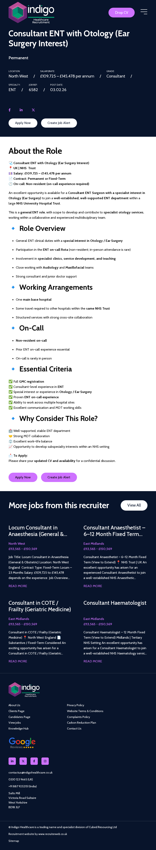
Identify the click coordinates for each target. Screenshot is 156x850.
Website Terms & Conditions (85, 711)
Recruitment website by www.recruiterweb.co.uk (38, 834)
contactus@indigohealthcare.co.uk (30, 772)
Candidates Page (19, 717)
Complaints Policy (78, 717)
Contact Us (74, 728)
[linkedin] (21, 110)
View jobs (15, 722)
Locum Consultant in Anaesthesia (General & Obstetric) (36, 531)
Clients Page (16, 711)
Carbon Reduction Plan (81, 722)
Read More (18, 586)
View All (134, 505)
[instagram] (45, 761)
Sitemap (14, 840)
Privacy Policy (75, 705)
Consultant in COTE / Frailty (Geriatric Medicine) (40, 606)
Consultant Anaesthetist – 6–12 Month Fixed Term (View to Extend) (114, 531)
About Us (14, 705)
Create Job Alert (59, 123)
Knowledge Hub (19, 728)
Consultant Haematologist (114, 603)
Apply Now (23, 123)
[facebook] (10, 110)
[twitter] (33, 110)
